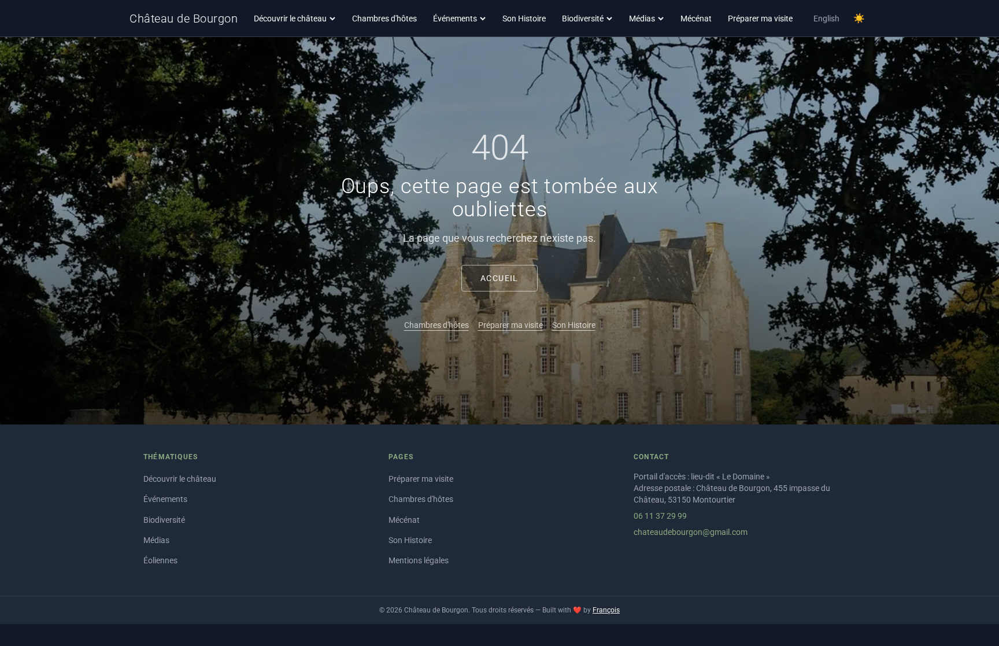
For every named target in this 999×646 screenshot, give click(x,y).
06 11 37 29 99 (660, 516)
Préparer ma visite (760, 18)
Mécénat (696, 18)
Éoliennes (160, 560)
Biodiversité (583, 18)
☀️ (859, 18)
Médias (642, 18)
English (826, 18)
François (606, 610)
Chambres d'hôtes (384, 18)
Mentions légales (418, 560)
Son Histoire (524, 18)
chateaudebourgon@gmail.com (691, 532)
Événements (455, 18)
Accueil (499, 278)
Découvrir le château (290, 18)
